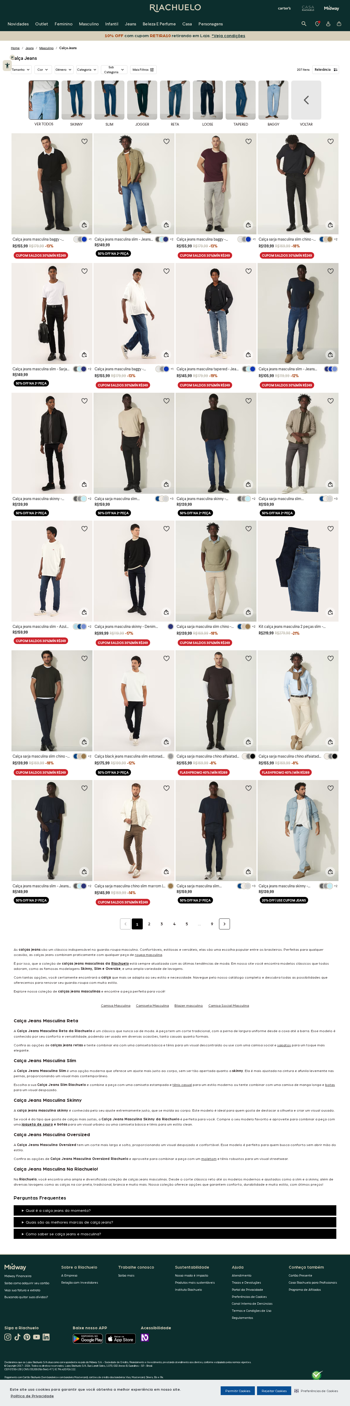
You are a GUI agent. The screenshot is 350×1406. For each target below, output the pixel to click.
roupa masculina (148, 954)
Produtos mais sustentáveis (195, 1282)
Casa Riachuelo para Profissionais (313, 1282)
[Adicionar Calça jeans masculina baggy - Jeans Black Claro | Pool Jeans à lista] (248, 141)
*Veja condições (228, 35)
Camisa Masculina (115, 1005)
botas (330, 1084)
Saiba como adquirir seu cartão (26, 1283)
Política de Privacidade (32, 1395)
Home (15, 48)
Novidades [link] (18, 23)
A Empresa (69, 1275)
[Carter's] (285, 8)
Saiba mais (126, 1275)
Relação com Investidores (79, 1282)
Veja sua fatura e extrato (22, 1290)
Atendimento (241, 1275)
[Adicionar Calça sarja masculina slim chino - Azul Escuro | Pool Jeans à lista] (84, 658)
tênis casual (182, 1084)
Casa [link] (187, 23)
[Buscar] (304, 23)
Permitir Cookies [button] (237, 1391)
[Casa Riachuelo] (308, 8)
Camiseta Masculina (152, 1005)
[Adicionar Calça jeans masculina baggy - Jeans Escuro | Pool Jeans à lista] (166, 271)
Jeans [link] (130, 23)
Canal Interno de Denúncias (252, 1303)
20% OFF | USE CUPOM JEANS (284, 900)
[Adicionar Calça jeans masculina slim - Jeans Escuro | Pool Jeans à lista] (166, 141)
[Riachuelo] (175, 8)
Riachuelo (120, 963)
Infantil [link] (111, 23)
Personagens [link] (211, 23)
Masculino (46, 48)
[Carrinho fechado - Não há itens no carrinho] (339, 23)
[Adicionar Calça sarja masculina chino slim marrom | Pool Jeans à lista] (166, 788)
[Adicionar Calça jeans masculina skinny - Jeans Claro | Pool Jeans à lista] (330, 788)
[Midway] (332, 8)
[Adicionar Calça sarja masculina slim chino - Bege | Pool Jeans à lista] (248, 528)
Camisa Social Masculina (228, 1005)
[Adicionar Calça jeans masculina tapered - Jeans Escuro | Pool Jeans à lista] (248, 271)
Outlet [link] (41, 23)
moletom (209, 1158)
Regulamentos (242, 1318)
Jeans (29, 48)
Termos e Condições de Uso (251, 1310)
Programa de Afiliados (305, 1289)
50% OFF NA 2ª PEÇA (113, 254)
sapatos (284, 1044)
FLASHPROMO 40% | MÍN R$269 (204, 772)
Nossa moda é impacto (191, 1275)
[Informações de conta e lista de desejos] (328, 23)
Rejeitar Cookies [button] (274, 1391)
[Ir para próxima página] (224, 923)
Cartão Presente (300, 1275)
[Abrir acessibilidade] (7, 65)
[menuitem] (18, 23)
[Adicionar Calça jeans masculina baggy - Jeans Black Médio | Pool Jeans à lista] (84, 141)
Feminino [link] (63, 23)
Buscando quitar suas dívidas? (26, 1297)
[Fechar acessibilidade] (12, 57)
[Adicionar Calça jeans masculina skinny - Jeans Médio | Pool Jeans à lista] (248, 400)
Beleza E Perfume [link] (159, 23)
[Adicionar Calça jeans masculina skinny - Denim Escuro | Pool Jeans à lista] (166, 528)
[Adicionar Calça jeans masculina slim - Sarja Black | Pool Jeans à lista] (84, 271)
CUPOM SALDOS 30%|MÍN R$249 (41, 255)
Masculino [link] (89, 23)
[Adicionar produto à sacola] (84, 225)
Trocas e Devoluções (246, 1282)
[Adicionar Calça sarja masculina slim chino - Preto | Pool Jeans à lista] (330, 141)
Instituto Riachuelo (188, 1289)
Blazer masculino (188, 1005)
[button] (316, 1390)
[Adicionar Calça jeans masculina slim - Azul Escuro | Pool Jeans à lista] (84, 528)
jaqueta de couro (37, 1124)
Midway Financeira (17, 1276)
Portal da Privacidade (247, 1289)
